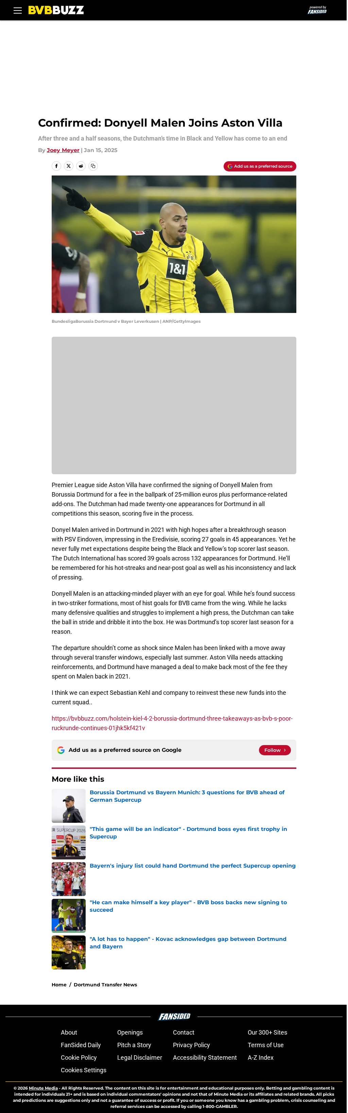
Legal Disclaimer (139, 1057)
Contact (183, 1032)
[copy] (93, 166)
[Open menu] (18, 10)
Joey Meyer (63, 150)
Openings (130, 1032)
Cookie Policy (79, 1057)
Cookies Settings (83, 1070)
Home (59, 985)
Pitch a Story (134, 1045)
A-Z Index (261, 1057)
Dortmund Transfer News (105, 985)
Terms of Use (266, 1045)
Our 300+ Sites (267, 1032)
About (69, 1032)
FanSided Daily (81, 1045)
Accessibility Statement (205, 1057)
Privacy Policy (191, 1045)
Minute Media (43, 1088)
